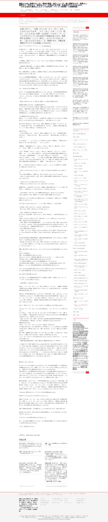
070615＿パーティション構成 (80, 178)
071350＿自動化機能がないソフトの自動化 (81, 232)
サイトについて (41, 494)
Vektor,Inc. (62, 519)
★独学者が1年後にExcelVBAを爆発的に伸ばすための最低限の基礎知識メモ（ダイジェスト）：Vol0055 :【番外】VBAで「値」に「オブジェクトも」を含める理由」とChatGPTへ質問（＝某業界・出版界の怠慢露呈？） (80, 93)
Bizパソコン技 (32, 494)
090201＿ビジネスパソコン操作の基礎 (81, 302)
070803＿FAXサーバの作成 (79, 210)
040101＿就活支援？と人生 (79, 147)
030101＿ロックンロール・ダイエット (81, 140)
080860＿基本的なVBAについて (80, 283)
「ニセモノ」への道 (80, 343)
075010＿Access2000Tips (79, 242)
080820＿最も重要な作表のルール (81, 278)
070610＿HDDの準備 (78, 175)
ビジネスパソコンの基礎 (80, 353)
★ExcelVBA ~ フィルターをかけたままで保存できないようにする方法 (81, 119)
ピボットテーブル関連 (82, 356)
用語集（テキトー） (51, 494)
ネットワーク (77, 349)
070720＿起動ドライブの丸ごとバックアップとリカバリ (81, 192)
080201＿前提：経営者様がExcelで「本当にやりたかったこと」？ (81, 260)
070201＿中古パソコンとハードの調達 (81, 160)
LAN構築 (84, 337)
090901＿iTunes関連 (78, 308)
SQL (78, 340)
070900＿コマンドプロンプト (80, 213)
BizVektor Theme (54, 519)
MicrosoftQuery (82, 338)
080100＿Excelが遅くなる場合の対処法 (81, 252)
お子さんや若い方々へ (46, 493)
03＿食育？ (77, 137)
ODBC (74, 340)
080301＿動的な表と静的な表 (80, 263)
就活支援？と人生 (57, 493)
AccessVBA (78, 324)
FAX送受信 (81, 337)
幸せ (87, 365)
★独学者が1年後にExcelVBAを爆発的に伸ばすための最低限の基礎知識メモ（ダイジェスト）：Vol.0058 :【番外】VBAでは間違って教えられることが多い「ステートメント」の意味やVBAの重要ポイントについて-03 (81, 59)
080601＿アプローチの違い (79, 269)
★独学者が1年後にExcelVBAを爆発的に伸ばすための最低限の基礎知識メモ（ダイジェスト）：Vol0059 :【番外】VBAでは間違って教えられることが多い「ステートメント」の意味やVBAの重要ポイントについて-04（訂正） (80, 47)
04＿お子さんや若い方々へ (80, 144)
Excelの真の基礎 (23, 494)
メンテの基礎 (82, 362)
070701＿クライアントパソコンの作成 (81, 181)
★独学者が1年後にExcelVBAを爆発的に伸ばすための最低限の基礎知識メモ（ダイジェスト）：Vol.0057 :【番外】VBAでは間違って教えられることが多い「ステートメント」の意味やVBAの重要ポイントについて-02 (81, 70)
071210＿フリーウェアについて (80, 224)
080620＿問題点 (77, 272)
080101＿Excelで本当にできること (81, 256)
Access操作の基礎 (78, 328)
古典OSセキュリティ (78, 365)
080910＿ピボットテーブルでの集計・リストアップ (81, 287)
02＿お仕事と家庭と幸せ (80, 133)
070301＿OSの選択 (78, 166)
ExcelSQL (76, 331)
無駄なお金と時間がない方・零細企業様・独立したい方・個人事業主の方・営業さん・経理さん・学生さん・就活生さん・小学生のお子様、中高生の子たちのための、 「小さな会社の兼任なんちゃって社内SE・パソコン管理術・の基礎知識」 (55, 5)
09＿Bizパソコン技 (78, 298)
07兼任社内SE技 (78, 156)
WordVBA (79, 342)
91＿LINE (76, 315)
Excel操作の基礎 (80, 334)
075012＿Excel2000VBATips (80, 245)
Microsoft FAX (75, 338)
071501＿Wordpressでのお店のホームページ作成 (81, 236)
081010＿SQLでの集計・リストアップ (81, 295)
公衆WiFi (82, 363)
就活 (38, 435)
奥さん (21, 493)
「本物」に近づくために (31, 435)
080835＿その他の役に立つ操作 (80, 280)
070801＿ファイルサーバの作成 (80, 204)
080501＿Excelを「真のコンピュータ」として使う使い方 (81, 266)
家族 (83, 365)
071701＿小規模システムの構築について (81, 239)
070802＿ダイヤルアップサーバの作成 (81, 208)
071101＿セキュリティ (79, 219)
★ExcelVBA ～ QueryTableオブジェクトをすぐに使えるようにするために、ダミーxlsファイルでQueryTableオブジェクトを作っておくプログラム (80, 38)
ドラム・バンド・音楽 (67, 493)
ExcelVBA (83, 331)
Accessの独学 (78, 326)
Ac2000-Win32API (77, 322)
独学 (83, 367)
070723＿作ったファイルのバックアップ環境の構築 (81, 196)
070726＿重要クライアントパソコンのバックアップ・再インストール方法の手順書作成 (81, 200)
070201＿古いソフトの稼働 (79, 163)
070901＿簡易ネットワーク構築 (80, 216)
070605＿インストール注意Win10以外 (81, 172)
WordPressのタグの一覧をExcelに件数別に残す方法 (57, 486)
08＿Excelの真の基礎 (79, 248)
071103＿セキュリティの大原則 (80, 221)
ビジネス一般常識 (80, 355)
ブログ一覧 (60, 494)
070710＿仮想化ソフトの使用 (80, 188)
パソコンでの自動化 (80, 350)
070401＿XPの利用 (78, 168)
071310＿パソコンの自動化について (81, 228)
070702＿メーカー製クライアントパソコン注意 (81, 185)
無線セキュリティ (76, 367)
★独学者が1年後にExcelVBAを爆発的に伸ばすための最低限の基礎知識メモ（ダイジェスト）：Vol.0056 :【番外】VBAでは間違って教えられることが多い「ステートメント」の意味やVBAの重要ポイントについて (81, 81)
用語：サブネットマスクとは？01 (26, 486)
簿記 (76, 493)
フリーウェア (81, 358)
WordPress (46, 519)
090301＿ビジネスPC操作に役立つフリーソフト (81, 306)
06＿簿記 (76, 153)
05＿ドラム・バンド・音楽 (80, 150)
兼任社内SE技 (82, 493)
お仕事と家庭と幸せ (30, 493)
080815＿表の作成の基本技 (79, 275)
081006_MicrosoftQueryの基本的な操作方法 (81, 291)
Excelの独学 (78, 333)
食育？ (38, 493)
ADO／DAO (80, 329)
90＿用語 (76, 311)
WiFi (83, 340)
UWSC (80, 340)
